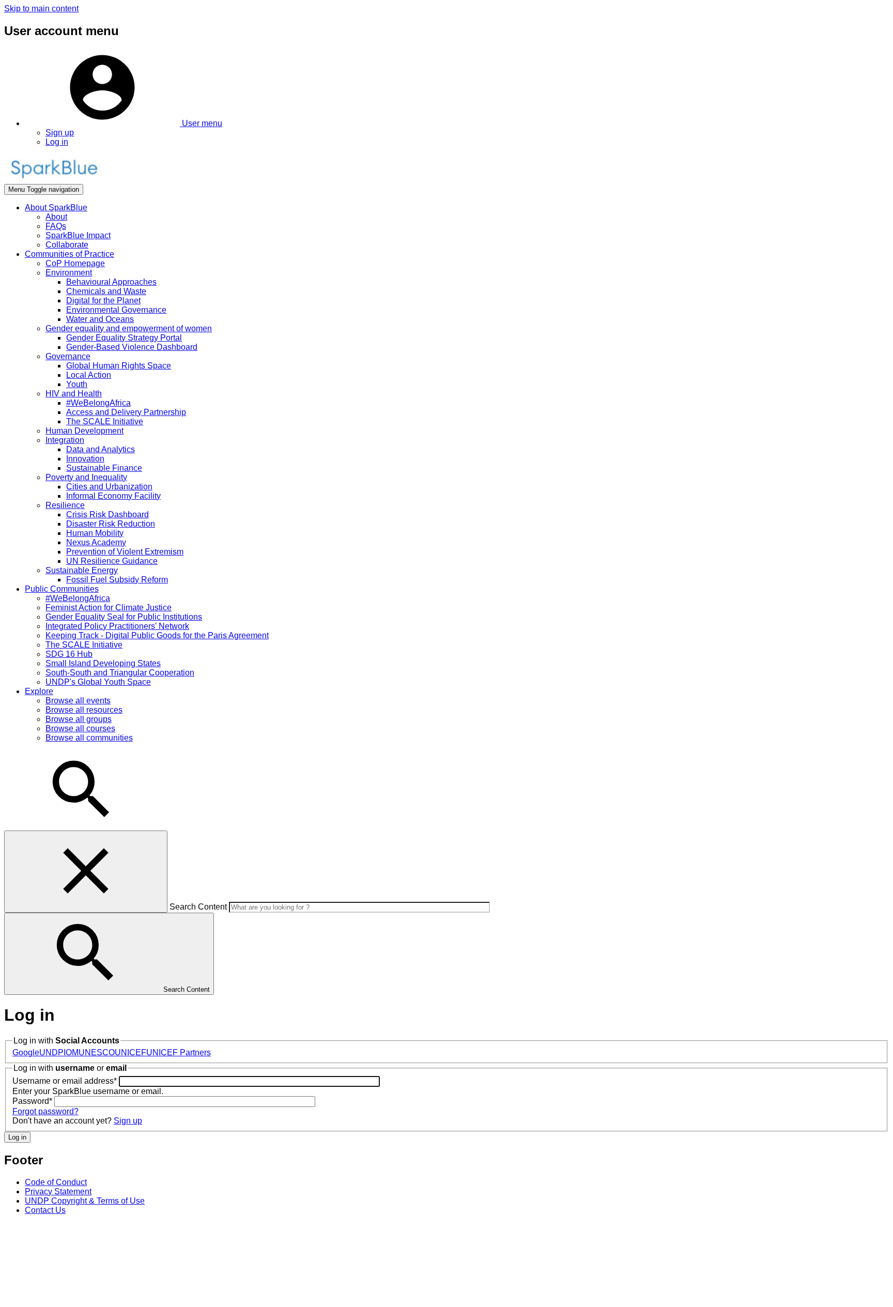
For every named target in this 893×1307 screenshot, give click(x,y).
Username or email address (64, 1081)
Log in (56, 141)
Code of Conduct (56, 1182)
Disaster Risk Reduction (110, 523)
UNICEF (130, 1052)
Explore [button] (39, 691)
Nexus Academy (96, 542)
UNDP (51, 1052)
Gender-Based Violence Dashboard (131, 347)
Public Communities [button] (62, 589)
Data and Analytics (100, 449)
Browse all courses (80, 728)
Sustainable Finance (104, 468)
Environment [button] (68, 272)
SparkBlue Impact (78, 235)
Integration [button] (64, 440)
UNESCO (97, 1052)
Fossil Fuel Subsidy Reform (117, 579)
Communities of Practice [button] (69, 254)
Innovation (85, 458)
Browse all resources (83, 709)
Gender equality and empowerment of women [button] (128, 328)
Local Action (88, 375)
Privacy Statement (58, 1191)
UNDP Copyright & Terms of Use (85, 1200)
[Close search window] (85, 872)
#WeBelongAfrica (98, 402)
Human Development (84, 430)
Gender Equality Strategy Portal (124, 337)
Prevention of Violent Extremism (124, 551)
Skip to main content (41, 8)
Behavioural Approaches (111, 282)
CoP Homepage (75, 263)
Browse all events (78, 700)
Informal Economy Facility (113, 495)
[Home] (53, 179)
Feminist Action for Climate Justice (108, 607)
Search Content (198, 906)
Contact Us (45, 1210)
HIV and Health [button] (73, 393)
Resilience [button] (65, 505)
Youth (76, 384)
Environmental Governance (116, 309)
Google (25, 1052)
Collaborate (66, 244)
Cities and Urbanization (109, 486)
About (56, 216)
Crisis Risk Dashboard (107, 514)
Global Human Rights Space (118, 365)
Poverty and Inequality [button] (86, 477)
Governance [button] (67, 356)
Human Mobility (95, 533)
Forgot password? (45, 1111)
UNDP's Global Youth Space (98, 682)
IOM (71, 1052)
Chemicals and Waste (106, 291)
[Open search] (81, 825)
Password (32, 1101)
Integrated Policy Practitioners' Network (117, 626)
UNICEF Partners (178, 1052)
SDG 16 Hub (69, 654)
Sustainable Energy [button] (81, 570)
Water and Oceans (100, 319)
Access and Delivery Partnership (126, 412)
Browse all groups (78, 719)
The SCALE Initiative (104, 421)
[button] (123, 123)
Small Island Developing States (103, 663)
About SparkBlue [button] (56, 207)
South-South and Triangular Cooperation (119, 672)
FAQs (55, 226)
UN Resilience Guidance (112, 561)
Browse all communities (89, 737)
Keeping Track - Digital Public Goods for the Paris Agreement (157, 635)
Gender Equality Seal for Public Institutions (123, 616)
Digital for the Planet (103, 300)
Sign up (59, 132)
